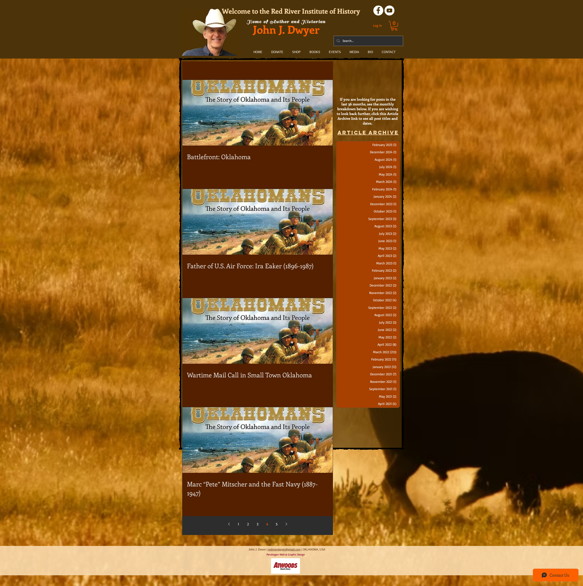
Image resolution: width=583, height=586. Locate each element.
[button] (394, 26)
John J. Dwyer (286, 29)
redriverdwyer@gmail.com (284, 549)
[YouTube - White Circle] (389, 10)
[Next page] (286, 524)
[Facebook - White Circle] (378, 10)
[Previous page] (229, 524)
